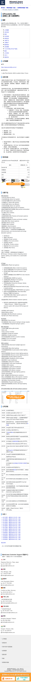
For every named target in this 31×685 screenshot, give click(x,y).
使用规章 (4, 650)
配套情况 (6, 44)
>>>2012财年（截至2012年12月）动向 (11, 519)
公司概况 (4, 638)
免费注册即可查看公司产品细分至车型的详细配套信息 (15, 397)
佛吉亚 (14, 469)
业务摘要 (6, 46)
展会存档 (3, 542)
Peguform (10, 450)
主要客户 (6, 42)
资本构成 (6, 36)
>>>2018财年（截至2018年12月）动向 (11, 529)
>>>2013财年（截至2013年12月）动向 (11, 520)
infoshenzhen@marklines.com (9, 612)
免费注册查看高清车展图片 (15, 184)
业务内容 (6, 32)
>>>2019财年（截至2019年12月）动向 (11, 531)
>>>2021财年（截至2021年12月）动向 (11, 534)
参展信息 (6, 38)
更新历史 (6, 57)
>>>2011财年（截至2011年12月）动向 (11, 517)
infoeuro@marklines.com (8, 594)
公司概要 (6, 30)
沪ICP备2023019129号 (18, 670)
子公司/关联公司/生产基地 (10, 49)
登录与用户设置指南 (7, 646)
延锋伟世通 (15, 441)
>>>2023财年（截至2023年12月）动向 (11, 537)
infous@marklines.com (8, 575)
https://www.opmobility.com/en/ (9, 67)
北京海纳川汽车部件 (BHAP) (20, 463)
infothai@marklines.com (8, 622)
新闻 (5, 34)
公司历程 (6, 53)
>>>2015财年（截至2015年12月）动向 (11, 524)
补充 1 (6, 55)
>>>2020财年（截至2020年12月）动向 (11, 532)
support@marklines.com (8, 566)
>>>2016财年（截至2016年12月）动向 (11, 526)
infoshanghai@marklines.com (9, 603)
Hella (8, 432)
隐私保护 (4, 654)
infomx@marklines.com (8, 585)
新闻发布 (4, 642)
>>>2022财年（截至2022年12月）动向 (11, 536)
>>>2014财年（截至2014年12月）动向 (11, 522)
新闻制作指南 (5, 662)
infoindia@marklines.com (8, 632)
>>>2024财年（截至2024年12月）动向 (11, 539)
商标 (3, 658)
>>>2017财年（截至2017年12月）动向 (11, 527)
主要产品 (6, 40)
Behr (12, 432)
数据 (5, 51)
